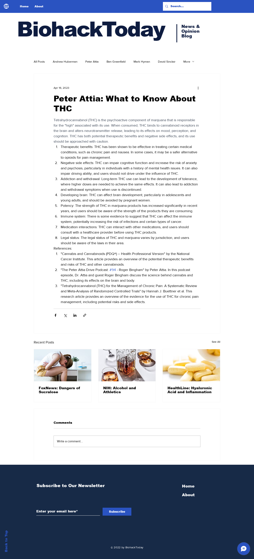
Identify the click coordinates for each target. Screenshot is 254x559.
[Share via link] (85, 315)
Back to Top (6, 541)
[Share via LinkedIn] (75, 315)
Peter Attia (92, 61)
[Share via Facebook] (55, 315)
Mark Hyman (142, 61)
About (188, 495)
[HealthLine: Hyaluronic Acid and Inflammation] (191, 365)
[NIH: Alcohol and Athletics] (127, 365)
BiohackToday (91, 29)
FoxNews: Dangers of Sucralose (59, 390)
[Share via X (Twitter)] (65, 315)
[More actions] (198, 87)
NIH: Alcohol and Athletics (119, 390)
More (186, 61)
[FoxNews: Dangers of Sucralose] (62, 365)
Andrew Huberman (65, 61)
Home (188, 486)
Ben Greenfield (116, 61)
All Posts (39, 61)
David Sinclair (166, 61)
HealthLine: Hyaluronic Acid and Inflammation (189, 390)
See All (216, 341)
